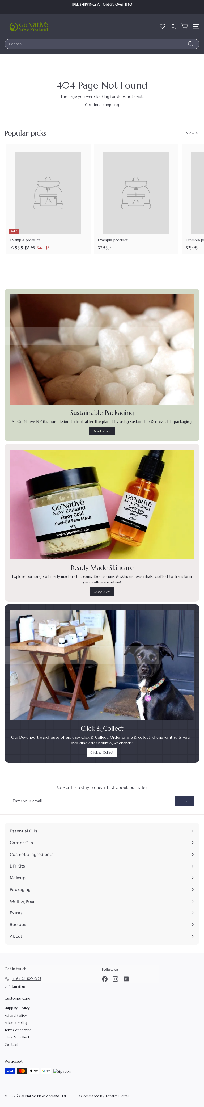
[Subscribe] (184, 801)
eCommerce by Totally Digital (104, 1096)
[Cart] (184, 26)
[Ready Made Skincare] (102, 505)
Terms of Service (18, 1030)
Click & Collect (101, 752)
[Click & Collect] (102, 665)
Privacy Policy (16, 1022)
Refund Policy (16, 1015)
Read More (102, 431)
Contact (11, 1044)
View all (192, 133)
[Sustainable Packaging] (102, 349)
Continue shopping (102, 104)
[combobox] (102, 44)
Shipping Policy (17, 1008)
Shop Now (102, 592)
